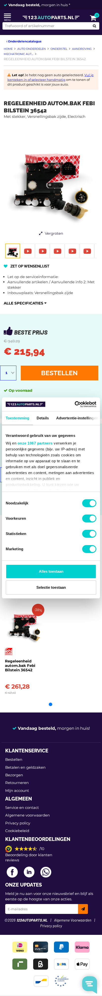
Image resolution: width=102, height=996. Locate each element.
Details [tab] (43, 418)
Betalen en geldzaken (25, 767)
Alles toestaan (51, 571)
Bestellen (59, 373)
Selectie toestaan (51, 587)
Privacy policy (17, 823)
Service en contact (22, 807)
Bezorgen (14, 775)
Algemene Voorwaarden (72, 920)
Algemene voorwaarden (27, 815)
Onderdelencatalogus (24, 41)
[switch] (89, 518)
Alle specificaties (24, 303)
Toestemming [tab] (17, 418)
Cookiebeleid (17, 830)
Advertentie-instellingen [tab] (77, 418)
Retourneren (17, 782)
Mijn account (17, 790)
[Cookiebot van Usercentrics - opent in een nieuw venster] (74, 404)
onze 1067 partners (35, 443)
